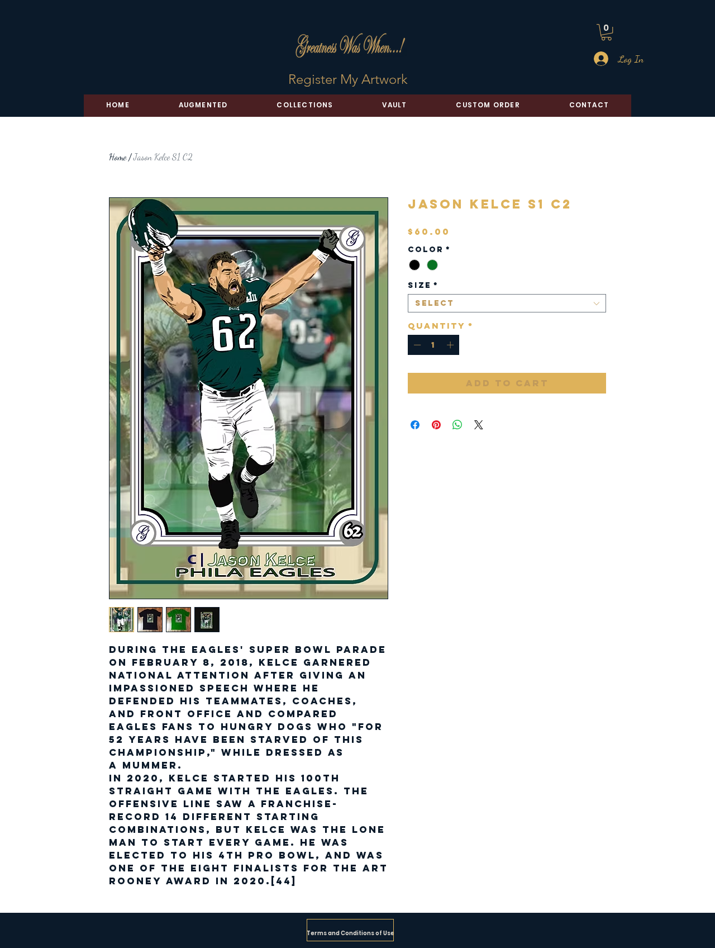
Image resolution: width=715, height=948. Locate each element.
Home (117, 156)
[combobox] (507, 303)
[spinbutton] (434, 344)
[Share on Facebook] (415, 425)
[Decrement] (416, 344)
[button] (606, 32)
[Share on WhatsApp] (457, 425)
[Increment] (451, 344)
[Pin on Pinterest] (436, 425)
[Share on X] (478, 425)
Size (423, 285)
